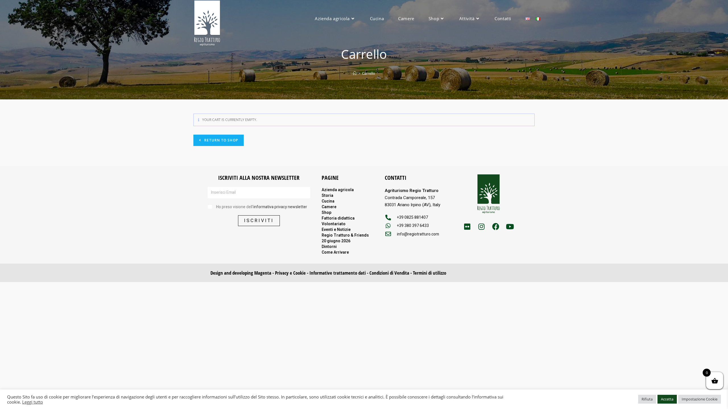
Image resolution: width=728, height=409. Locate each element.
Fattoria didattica (338, 218)
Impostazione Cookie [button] (699, 399)
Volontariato (334, 224)
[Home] (355, 73)
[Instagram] (481, 226)
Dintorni (329, 246)
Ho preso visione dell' (261, 207)
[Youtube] (510, 226)
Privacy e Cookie (290, 273)
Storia (327, 195)
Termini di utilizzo (429, 273)
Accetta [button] (667, 399)
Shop (326, 212)
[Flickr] (467, 226)
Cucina (328, 201)
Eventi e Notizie (336, 229)
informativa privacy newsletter (280, 207)
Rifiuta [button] (647, 399)
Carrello (368, 73)
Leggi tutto (32, 401)
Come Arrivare (335, 252)
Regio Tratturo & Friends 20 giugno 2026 (345, 238)
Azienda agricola (338, 189)
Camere (329, 206)
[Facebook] (496, 226)
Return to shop (220, 140)
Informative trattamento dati (337, 273)
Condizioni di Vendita (389, 273)
